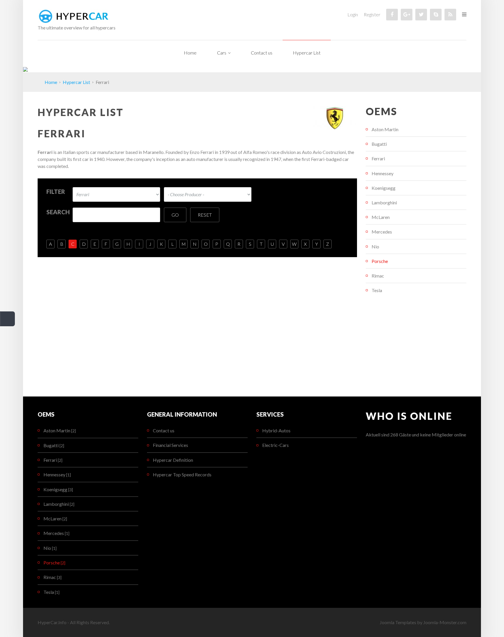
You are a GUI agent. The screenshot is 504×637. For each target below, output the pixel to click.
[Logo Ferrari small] (334, 117)
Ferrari (378, 158)
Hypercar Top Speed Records (182, 474)
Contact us (163, 430)
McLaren (381, 217)
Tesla (377, 290)
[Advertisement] (416, 347)
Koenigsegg (384, 188)
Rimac (378, 275)
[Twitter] (421, 14)
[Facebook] (392, 14)
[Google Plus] (406, 14)
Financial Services (170, 445)
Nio (375, 246)
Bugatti (379, 144)
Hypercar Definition (173, 460)
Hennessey (382, 173)
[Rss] (450, 14)
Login (352, 14)
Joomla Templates (398, 622)
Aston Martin (385, 129)
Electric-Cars (275, 445)
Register (372, 14)
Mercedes (382, 231)
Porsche (380, 261)
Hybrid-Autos (276, 430)
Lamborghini (384, 202)
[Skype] (436, 14)
